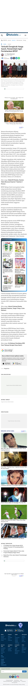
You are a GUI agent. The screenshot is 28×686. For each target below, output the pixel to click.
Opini (16, 649)
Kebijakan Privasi (16, 681)
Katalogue (24, 649)
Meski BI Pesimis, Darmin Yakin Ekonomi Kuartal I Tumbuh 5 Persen (12, 182)
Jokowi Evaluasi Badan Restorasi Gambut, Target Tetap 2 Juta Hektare (13, 308)
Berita (5, 44)
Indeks (2, 656)
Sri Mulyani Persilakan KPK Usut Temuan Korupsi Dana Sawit (13, 344)
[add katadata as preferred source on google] (14, 350)
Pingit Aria (6, 368)
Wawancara (17, 650)
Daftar (24, 671)
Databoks (3, 662)
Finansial (9, 634)
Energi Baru (3, 648)
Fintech (16, 638)
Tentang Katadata (9, 680)
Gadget (16, 641)
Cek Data (10, 650)
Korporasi (10, 640)
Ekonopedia (24, 634)
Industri (14, 40)
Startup (16, 640)
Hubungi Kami (14, 682)
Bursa (9, 638)
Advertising (16, 680)
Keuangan (10, 637)
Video (23, 644)
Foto (23, 650)
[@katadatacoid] (18, 676)
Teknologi (17, 642)
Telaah (16, 648)
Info (2, 655)
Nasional (9, 40)
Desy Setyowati (11, 54)
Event (2, 663)
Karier (21, 680)
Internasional (19, 40)
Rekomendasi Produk (7, 239)
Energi (24, 40)
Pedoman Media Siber (7, 681)
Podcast (23, 652)
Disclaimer (23, 681)
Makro (9, 636)
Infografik (10, 648)
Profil (23, 638)
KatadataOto (3, 664)
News (23, 646)
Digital (16, 634)
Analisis (9, 649)
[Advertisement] (14, 605)
